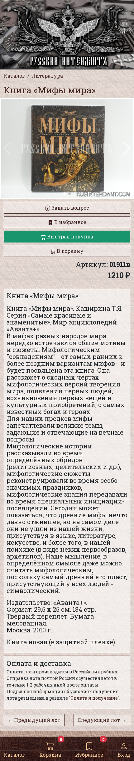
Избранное (89, 754)
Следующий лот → (102, 720)
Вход (123, 754)
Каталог (14, 754)
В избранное (69, 222)
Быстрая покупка (69, 236)
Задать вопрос (69, 207)
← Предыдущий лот (34, 720)
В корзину (69, 251)
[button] (126, 149)
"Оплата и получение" (94, 698)
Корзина (50, 754)
